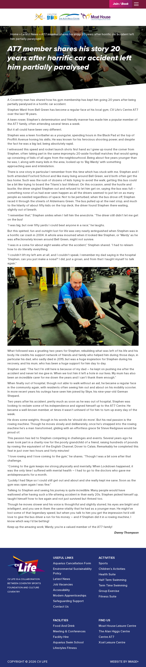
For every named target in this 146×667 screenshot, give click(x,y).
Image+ (133, 662)
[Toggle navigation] (135, 4)
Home (14, 34)
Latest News (29, 34)
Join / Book (121, 4)
